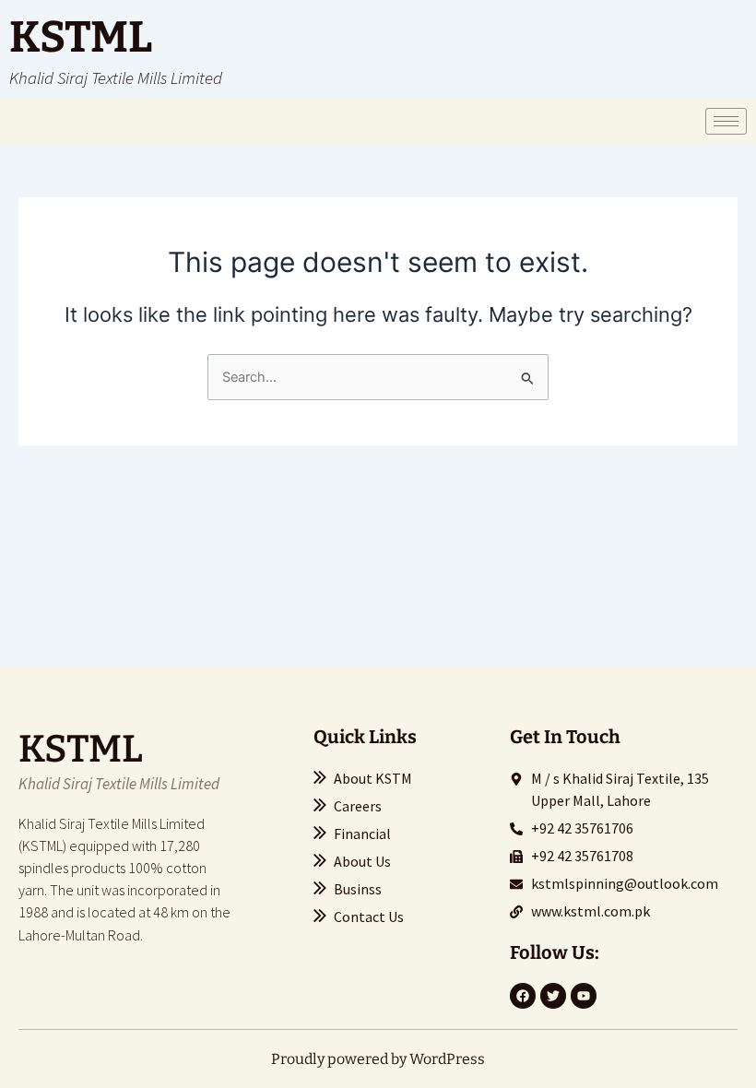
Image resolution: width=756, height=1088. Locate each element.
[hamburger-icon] (726, 121)
